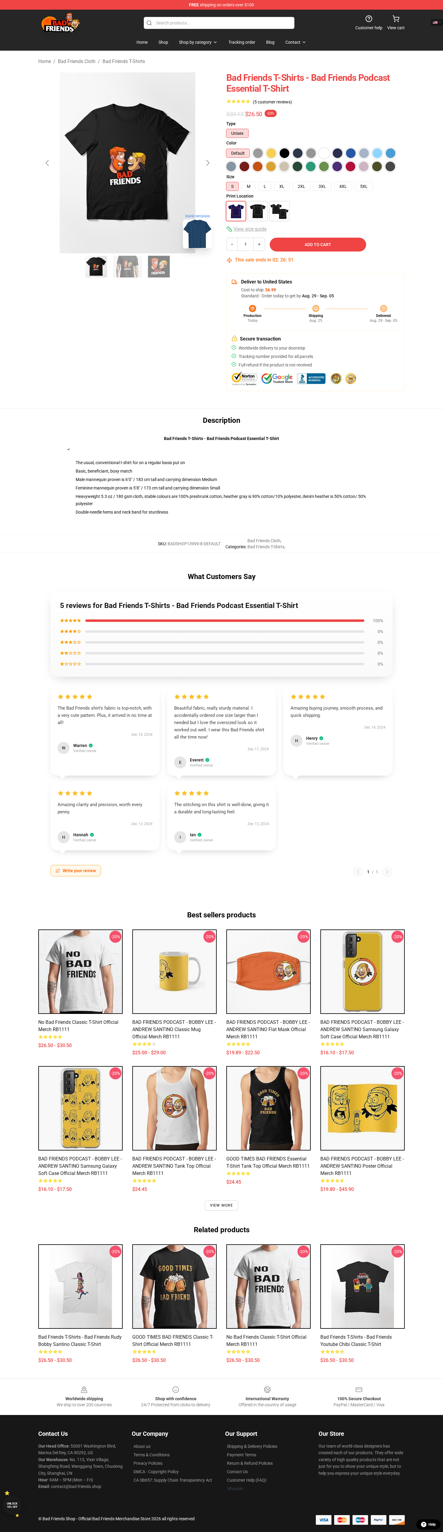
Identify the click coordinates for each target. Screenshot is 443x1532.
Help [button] (432, 1524)
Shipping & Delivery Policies (252, 1446)
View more (221, 1205)
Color (231, 143)
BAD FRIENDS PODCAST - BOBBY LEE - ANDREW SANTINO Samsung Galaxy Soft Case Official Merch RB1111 (362, 1029)
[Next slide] (207, 163)
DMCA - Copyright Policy (156, 1471)
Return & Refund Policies (250, 1463)
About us (142, 1446)
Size (230, 176)
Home (44, 61)
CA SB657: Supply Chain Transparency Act (173, 1480)
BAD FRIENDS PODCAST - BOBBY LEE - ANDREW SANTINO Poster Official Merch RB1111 (362, 1166)
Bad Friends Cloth (77, 61)
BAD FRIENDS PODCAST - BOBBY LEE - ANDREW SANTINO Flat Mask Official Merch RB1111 (268, 1029)
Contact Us (237, 1471)
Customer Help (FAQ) (246, 1480)
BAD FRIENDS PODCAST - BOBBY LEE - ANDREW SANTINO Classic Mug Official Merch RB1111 (174, 1029)
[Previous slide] (47, 163)
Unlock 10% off (12, 1505)
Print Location (239, 196)
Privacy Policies (148, 1463)
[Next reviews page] (387, 871)
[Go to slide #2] (127, 266)
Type (231, 123)
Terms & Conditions (152, 1454)
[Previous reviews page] (358, 871)
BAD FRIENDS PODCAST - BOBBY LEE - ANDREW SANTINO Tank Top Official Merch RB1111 (174, 1166)
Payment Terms (241, 1454)
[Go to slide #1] (96, 266)
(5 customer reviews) (272, 102)
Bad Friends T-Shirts (123, 61)
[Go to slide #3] (158, 266)
